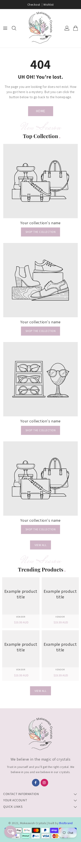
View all (40, 545)
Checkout (33, 4)
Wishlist (48, 4)
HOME (40, 111)
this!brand (66, 823)
